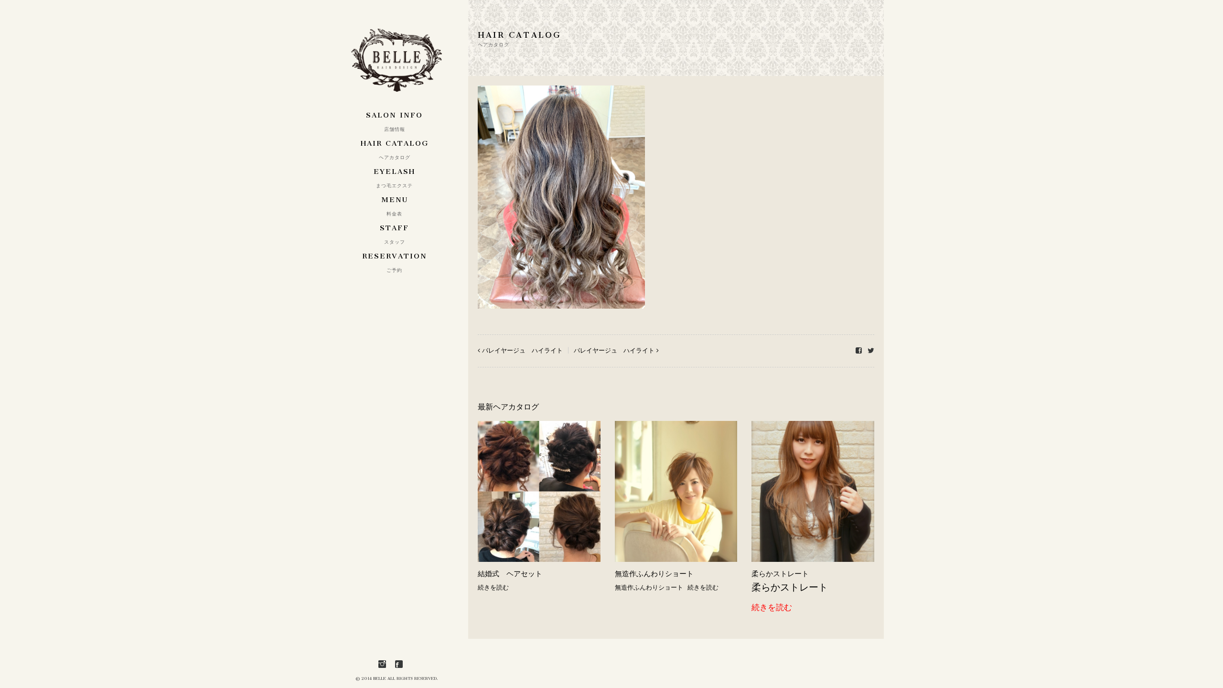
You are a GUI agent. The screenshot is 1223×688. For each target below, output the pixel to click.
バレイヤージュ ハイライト (522, 350)
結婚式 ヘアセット (510, 574)
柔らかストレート (780, 574)
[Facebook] (399, 664)
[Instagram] (382, 664)
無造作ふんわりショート (654, 574)
